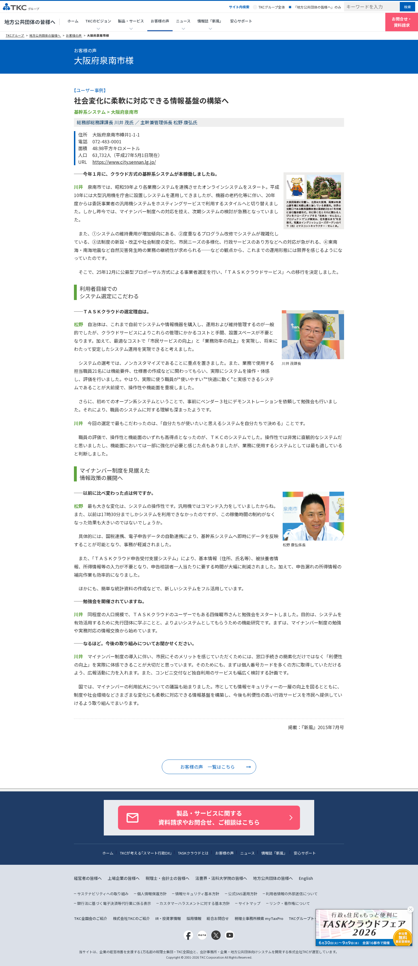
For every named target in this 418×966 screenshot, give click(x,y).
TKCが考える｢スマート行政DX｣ (145, 853)
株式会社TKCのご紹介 (131, 918)
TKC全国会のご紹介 (90, 918)
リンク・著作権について (289, 903)
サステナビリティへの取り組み (103, 893)
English (306, 878)
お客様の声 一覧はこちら (207, 766)
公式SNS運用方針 (242, 893)
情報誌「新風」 (274, 853)
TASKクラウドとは (193, 853)
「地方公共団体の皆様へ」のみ (317, 7)
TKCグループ (15, 35)
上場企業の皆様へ (124, 878)
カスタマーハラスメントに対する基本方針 (195, 903)
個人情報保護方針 (152, 893)
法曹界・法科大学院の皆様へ (221, 878)
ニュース (247, 853)
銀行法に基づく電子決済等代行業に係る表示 (114, 903)
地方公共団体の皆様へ (29, 21)
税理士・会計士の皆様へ (167, 878)
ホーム (72, 21)
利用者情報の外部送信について (292, 893)
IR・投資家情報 (168, 918)
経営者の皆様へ (88, 878)
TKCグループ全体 (271, 7)
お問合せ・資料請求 (402, 22)
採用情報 (194, 918)
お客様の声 (160, 21)
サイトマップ (249, 903)
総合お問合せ (218, 918)
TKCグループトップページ (311, 918)
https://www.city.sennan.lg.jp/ (124, 161)
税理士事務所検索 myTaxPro (259, 918)
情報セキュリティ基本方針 (197, 893)
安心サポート (241, 21)
